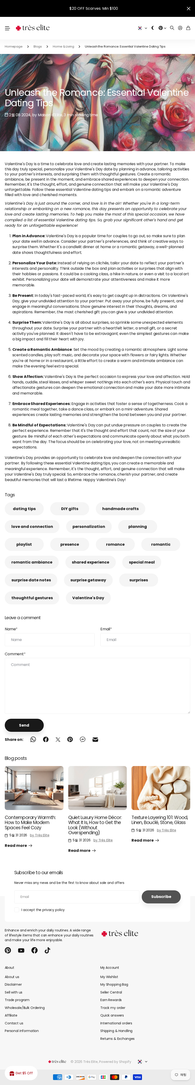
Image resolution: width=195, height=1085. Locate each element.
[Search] (172, 28)
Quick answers (112, 1015)
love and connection (32, 526)
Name (11, 629)
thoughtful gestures (32, 598)
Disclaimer (13, 984)
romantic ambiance (31, 562)
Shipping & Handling (116, 1030)
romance (115, 544)
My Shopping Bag (114, 984)
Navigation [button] (7, 28)
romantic (161, 544)
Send (24, 725)
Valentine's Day (88, 598)
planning (137, 526)
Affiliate (11, 1015)
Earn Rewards (111, 1000)
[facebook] (34, 950)
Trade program (17, 1000)
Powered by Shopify (115, 1061)
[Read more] (162, 28)
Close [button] (188, 8)
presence (69, 544)
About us (12, 976)
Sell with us (13, 992)
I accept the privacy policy (43, 909)
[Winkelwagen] (188, 28)
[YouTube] (21, 950)
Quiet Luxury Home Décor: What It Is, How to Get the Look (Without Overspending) (95, 825)
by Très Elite (39, 835)
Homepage (14, 46)
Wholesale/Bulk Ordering (25, 1007)
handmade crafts (120, 508)
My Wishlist (109, 976)
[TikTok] (47, 950)
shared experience (90, 562)
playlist (24, 544)
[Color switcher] (153, 28)
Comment (15, 654)
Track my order (112, 1007)
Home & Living (63, 46)
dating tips (24, 508)
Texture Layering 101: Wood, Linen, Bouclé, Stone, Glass (160, 820)
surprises (138, 580)
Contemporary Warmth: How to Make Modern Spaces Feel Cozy (30, 822)
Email (106, 629)
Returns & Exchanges (117, 1038)
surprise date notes (31, 580)
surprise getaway (88, 580)
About (9, 967)
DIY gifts (69, 508)
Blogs (38, 46)
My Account (109, 967)
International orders (116, 1023)
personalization (89, 526)
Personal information (22, 1030)
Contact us (14, 1023)
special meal (142, 562)
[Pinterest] (8, 950)
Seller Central (111, 992)
